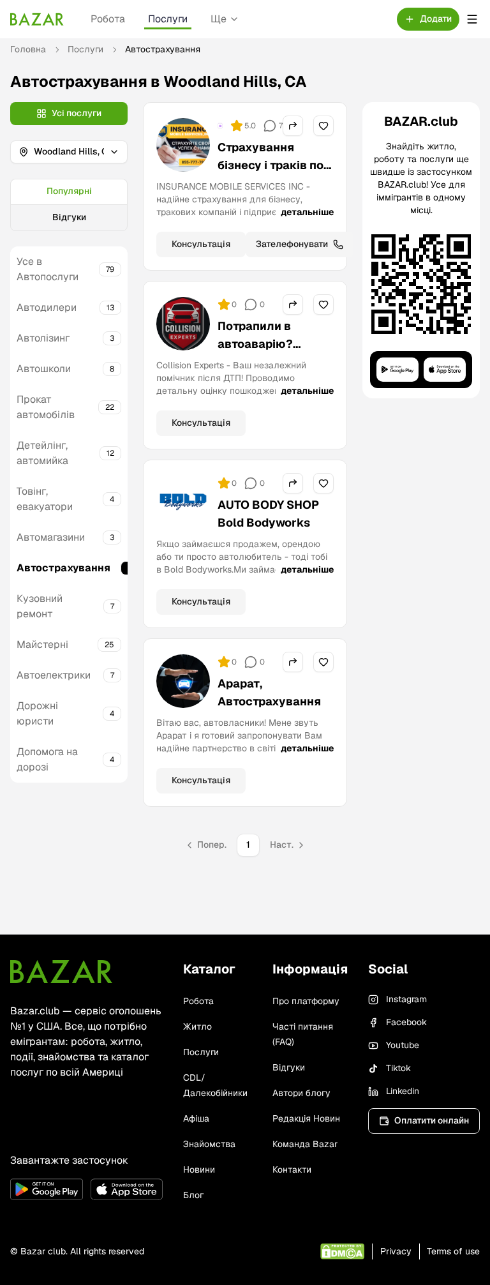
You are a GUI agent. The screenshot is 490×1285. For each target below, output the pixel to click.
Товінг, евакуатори (45, 499)
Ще (218, 19)
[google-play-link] (46, 1189)
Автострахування (63, 568)
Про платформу (305, 1001)
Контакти (291, 1169)
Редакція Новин (306, 1118)
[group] (69, 205)
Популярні (69, 191)
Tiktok (398, 1068)
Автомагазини (51, 537)
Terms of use (453, 1251)
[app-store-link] (127, 1189)
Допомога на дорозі (47, 759)
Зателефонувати (292, 244)
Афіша (196, 1118)
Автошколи (44, 368)
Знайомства (209, 1144)
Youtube (402, 1045)
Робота (108, 19)
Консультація (201, 244)
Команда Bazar (305, 1144)
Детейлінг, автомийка (42, 453)
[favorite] (323, 126)
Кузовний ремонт (40, 606)
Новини (199, 1169)
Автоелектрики (54, 675)
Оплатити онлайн (431, 1120)
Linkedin (402, 1091)
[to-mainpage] (61, 971)
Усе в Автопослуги (47, 269)
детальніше (307, 212)
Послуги (168, 19)
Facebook (406, 1022)
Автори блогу (301, 1093)
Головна (28, 49)
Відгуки (69, 217)
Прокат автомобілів (46, 407)
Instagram (406, 999)
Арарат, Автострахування (269, 692)
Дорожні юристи (37, 713)
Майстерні (42, 644)
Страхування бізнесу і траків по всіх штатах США (270, 165)
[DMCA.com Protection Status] (342, 1251)
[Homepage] (37, 19)
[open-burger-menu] (472, 19)
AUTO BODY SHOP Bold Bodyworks (268, 513)
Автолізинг (43, 338)
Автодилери (47, 307)
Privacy (396, 1251)
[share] (293, 126)
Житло (197, 1026)
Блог (193, 1195)
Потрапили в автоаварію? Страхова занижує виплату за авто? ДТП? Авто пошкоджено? (272, 371)
